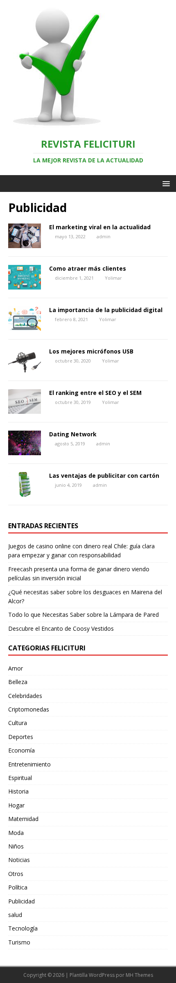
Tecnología (23, 928)
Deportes (20, 737)
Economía (21, 750)
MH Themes (139, 975)
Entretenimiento (29, 764)
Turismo (19, 942)
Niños (16, 846)
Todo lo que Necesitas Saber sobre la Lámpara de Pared (83, 614)
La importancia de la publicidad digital (105, 310)
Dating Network (73, 434)
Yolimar (113, 278)
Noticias (19, 860)
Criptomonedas (28, 709)
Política (17, 887)
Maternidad (23, 819)
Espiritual (20, 778)
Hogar (16, 805)
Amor (15, 668)
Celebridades (25, 696)
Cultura (17, 723)
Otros (15, 874)
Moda (16, 833)
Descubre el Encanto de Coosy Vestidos (61, 628)
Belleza (17, 682)
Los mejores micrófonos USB (91, 351)
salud (15, 915)
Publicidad (21, 901)
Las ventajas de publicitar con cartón (104, 475)
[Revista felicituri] (53, 124)
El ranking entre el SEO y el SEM (95, 393)
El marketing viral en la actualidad (100, 227)
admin (104, 236)
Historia (18, 791)
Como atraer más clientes (87, 268)
